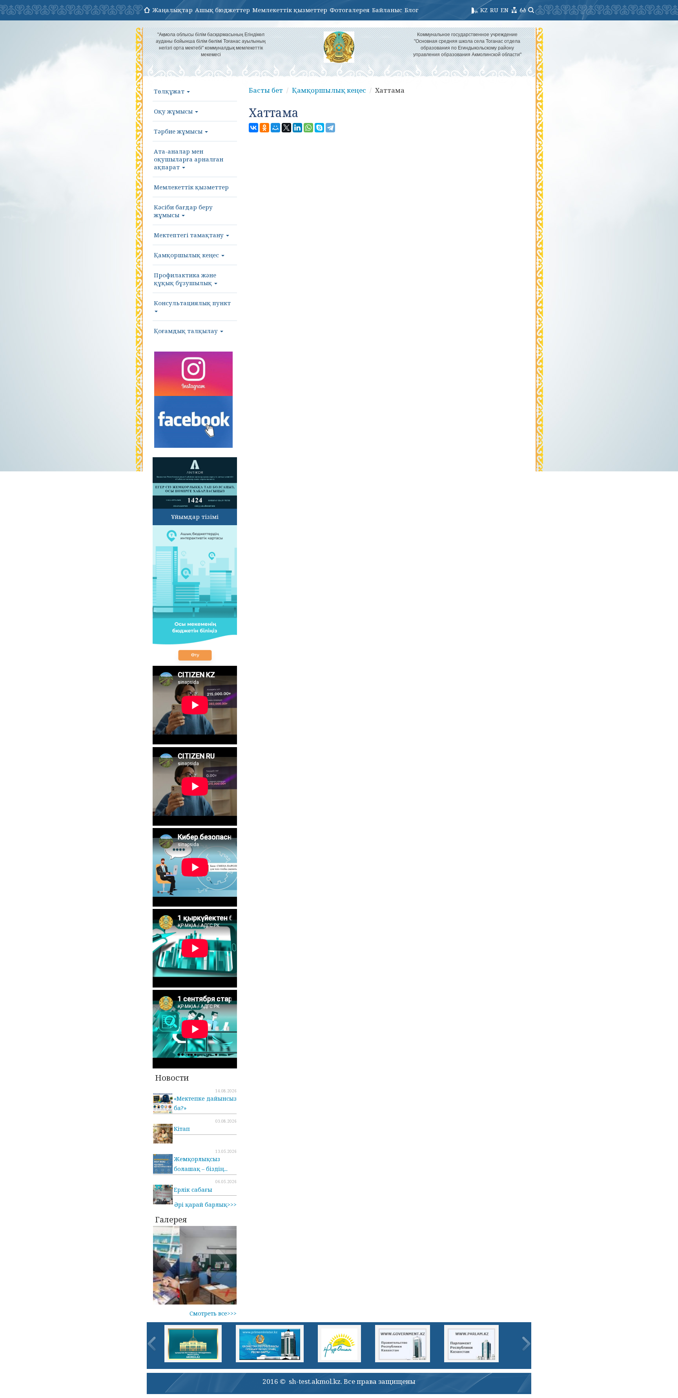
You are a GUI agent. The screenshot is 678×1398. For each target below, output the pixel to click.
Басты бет (266, 90)
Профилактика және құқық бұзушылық (185, 279)
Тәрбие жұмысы (179, 131)
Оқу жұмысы (174, 111)
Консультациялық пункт (192, 303)
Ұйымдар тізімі (195, 516)
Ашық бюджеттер (222, 10)
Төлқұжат (170, 91)
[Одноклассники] (264, 127)
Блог (412, 10)
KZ (484, 10)
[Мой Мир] (275, 127)
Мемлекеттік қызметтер (289, 10)
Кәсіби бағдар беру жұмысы (183, 211)
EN (504, 10)
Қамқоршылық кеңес (187, 255)
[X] (286, 127)
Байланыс (387, 10)
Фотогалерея (350, 10)
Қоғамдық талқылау (186, 331)
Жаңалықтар (172, 10)
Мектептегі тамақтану (189, 235)
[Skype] (319, 127)
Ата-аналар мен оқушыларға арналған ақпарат (188, 159)
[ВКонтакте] (253, 127)
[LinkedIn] (297, 127)
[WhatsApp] (308, 127)
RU (494, 10)
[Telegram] (330, 127)
